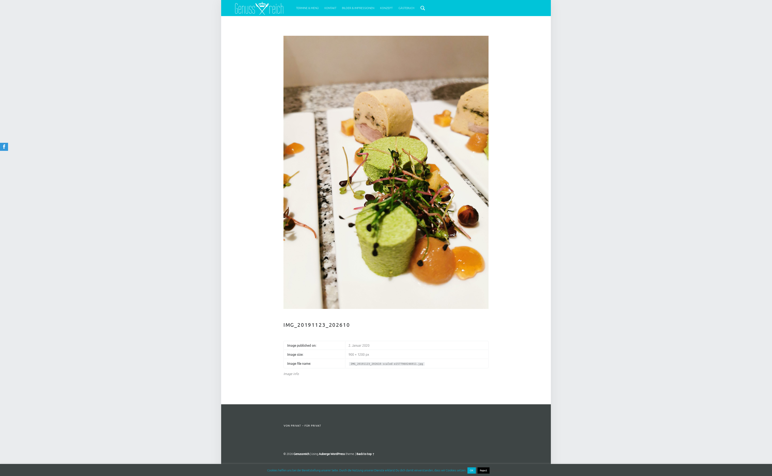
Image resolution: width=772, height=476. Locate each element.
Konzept (386, 8)
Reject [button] (483, 470)
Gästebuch (406, 8)
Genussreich (301, 454)
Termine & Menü (307, 8)
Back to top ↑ (365, 454)
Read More (497, 470)
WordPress (338, 454)
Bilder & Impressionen (358, 8)
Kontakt (330, 8)
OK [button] (471, 470)
